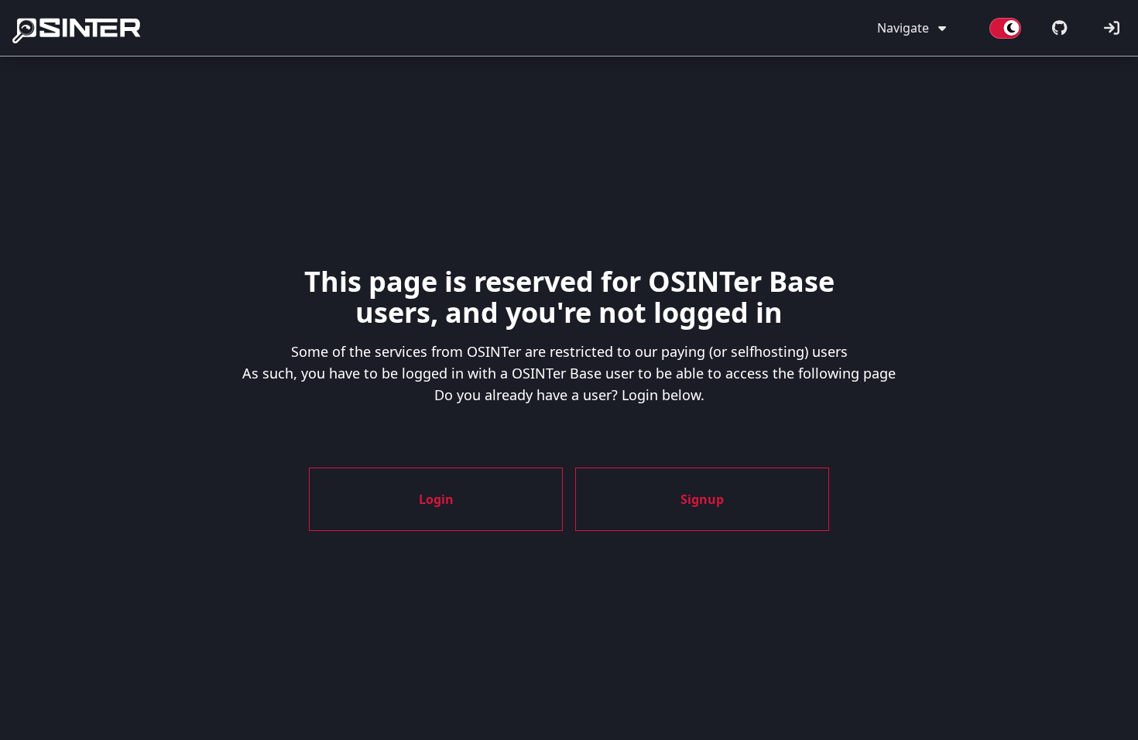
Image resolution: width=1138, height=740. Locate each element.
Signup (702, 499)
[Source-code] (1059, 28)
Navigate (903, 27)
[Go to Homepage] (79, 27)
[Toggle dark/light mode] (1005, 27)
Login (436, 499)
